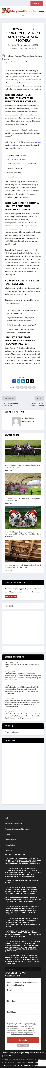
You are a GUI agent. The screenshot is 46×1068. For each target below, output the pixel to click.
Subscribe (23, 1040)
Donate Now (10, 596)
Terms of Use (8, 1055)
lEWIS (7, 662)
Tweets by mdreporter (12, 732)
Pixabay (28, 62)
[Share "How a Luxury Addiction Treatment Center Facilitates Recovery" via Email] (27, 381)
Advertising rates (10, 839)
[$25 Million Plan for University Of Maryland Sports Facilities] (23, 484)
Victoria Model (16, 62)
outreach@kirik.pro (27, 421)
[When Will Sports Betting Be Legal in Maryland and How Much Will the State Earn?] (23, 517)
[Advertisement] (23, 628)
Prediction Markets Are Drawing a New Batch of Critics (22, 665)
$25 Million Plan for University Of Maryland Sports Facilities (22, 499)
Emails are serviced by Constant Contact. (22, 1034)
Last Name (11, 1012)
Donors (7, 834)
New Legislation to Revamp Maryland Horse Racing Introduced (22, 466)
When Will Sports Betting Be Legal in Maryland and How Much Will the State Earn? (23, 533)
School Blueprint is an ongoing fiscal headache (21, 882)
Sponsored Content (16, 48)
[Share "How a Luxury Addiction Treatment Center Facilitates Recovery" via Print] (32, 381)
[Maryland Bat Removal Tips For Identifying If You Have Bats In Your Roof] (23, 551)
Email (9, 990)
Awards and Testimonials (13, 823)
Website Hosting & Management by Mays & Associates (23, 1052)
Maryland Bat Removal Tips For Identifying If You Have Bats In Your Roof (23, 566)
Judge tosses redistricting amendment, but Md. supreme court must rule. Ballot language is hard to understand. (23, 900)
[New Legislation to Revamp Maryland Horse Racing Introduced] (23, 451)
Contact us (8, 850)
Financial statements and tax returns (17, 829)
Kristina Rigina (16, 45)
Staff (6, 818)
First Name (11, 1001)
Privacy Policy (10, 845)
